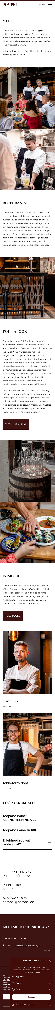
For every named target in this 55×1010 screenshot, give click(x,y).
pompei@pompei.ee (18, 902)
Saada (47, 950)
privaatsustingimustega (27, 945)
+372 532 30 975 (15, 898)
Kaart (7, 889)
